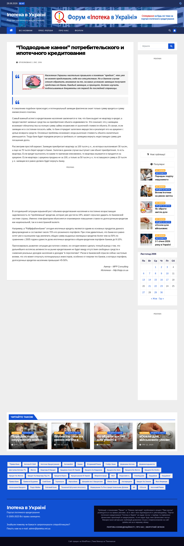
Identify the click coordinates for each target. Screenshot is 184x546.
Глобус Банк (111, 464)
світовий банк (51, 487)
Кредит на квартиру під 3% (39, 476)
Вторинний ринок (94, 464)
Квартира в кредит (48, 470)
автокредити (127, 482)
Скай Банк (46, 482)
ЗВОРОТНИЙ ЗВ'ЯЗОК (155, 527)
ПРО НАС (140, 527)
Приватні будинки (30, 482)
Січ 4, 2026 (19, 445)
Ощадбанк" (166, 476)
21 (149, 286)
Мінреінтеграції (101, 476)
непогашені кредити (17, 487)
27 (143, 292)
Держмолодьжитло (147, 464)
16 (161, 280)
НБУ (113, 476)
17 (167, 280)
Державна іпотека (127, 464)
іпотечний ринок (157, 487)
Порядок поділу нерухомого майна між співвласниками (26, 441)
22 (155, 286)
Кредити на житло (163, 189)
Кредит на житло (16, 476)
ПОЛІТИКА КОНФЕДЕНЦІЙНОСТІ (121, 527)
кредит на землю (144, 482)
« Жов (154, 298)
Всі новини (25, 30)
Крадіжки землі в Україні (70, 470)
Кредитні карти (60, 476)
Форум (79, 30)
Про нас (64, 30)
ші (134, 487)
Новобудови (139, 476)
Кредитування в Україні (80, 476)
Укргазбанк (73, 482)
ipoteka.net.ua (127, 522)
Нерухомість (161, 173)
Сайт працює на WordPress (79, 541)
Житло (33, 470)
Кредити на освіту (152, 470)
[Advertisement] (70, 188)
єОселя (143, 487)
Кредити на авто (113, 470)
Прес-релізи (45, 30)
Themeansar (110, 541)
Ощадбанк (153, 476)
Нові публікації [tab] (158, 154)
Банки (80, 464)
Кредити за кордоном (93, 470)
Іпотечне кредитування (50, 464)
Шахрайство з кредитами (92, 482)
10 (167, 273)
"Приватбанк (14, 464)
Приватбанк (14, 482)
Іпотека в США (30, 464)
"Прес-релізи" (167, 510)
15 (155, 280)
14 (149, 280)
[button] (170, 30)
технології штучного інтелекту (73, 487)
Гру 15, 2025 (105, 445)
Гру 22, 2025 (62, 445)
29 (155, 292)
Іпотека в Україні (26, 14)
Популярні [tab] (158, 164)
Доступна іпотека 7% (17, 470)
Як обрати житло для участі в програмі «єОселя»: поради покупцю (113, 441)
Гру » (161, 298)
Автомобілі (68, 464)
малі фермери (161, 482)
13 (143, 280)
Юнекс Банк (112, 482)
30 (161, 292)
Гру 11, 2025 (147, 445)
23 (161, 286)
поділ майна (35, 487)
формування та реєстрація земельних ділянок (109, 487)
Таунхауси (59, 482)
